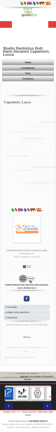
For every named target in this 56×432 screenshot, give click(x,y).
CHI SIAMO (12, 307)
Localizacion (28, 68)
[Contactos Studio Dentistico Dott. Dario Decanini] (27, 266)
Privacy (27, 337)
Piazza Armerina (29, 412)
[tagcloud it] (23, 3)
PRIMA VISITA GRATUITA (18, 312)
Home (28, 62)
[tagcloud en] (29, 3)
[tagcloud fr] (36, 3)
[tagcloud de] (42, 3)
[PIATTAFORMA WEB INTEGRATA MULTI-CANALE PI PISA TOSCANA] (38, 393)
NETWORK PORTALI (39, 421)
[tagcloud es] (48, 3)
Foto (28, 73)
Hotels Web (42, 412)
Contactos (28, 78)
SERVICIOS (12, 318)
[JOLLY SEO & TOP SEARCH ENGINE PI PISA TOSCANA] (22, 393)
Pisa (13, 412)
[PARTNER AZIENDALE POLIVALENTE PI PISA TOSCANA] (6, 393)
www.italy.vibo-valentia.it (27, 373)
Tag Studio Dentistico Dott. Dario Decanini (19, 357)
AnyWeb (6, 412)
